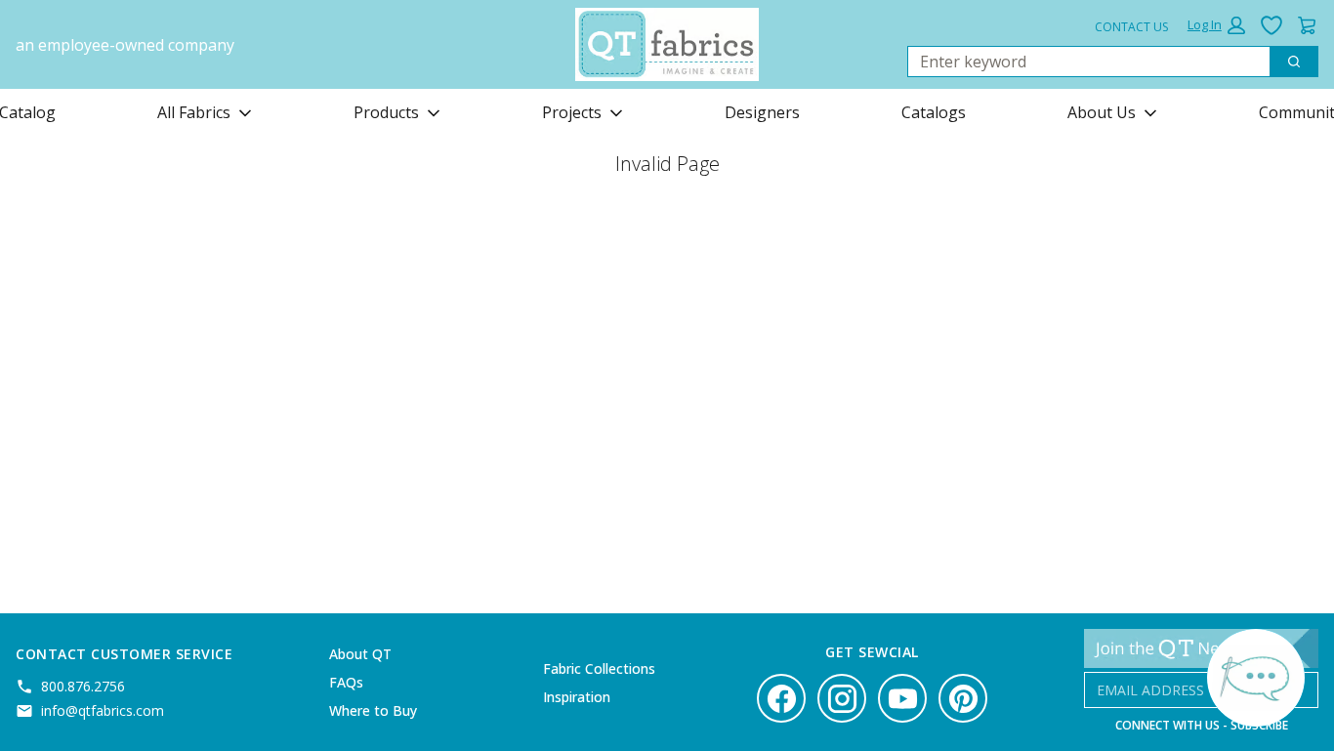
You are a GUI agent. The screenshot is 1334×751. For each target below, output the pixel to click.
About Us (1101, 112)
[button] (1216, 25)
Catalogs (933, 112)
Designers (762, 112)
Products (386, 112)
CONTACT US (1131, 27)
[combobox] (1081, 61)
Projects (572, 112)
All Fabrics (193, 112)
